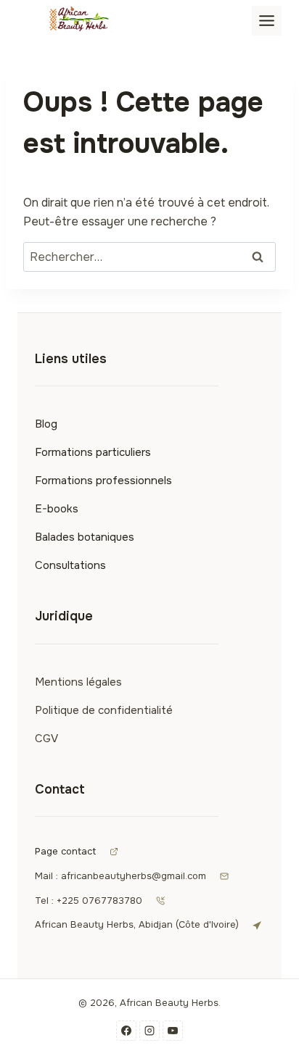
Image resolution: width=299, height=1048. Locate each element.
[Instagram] (149, 1030)
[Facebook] (126, 1030)
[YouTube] (173, 1030)
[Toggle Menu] (267, 21)
